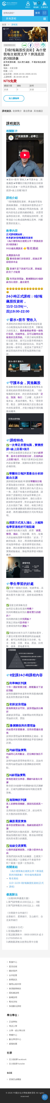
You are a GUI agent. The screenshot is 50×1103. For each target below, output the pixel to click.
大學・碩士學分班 (17, 1030)
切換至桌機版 (15, 1079)
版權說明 (13, 997)
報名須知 (13, 1001)
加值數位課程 (15, 1006)
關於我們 (13, 971)
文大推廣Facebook (17, 1059)
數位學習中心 (15, 1039)
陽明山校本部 (15, 984)
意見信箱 (13, 966)
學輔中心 (13, 1035)
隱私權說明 (14, 993)
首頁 (4, 24)
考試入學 (13, 1026)
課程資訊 (6, 110)
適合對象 (27, 110)
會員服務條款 (15, 988)
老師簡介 (17, 110)
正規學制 (13, 1022)
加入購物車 (14, 98)
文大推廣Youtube (17, 1064)
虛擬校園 (13, 1044)
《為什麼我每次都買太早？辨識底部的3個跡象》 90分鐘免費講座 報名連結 (26, 875)
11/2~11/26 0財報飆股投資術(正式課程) (26, 885)
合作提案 (13, 975)
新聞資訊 (13, 979)
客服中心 (13, 962)
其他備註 (38, 110)
